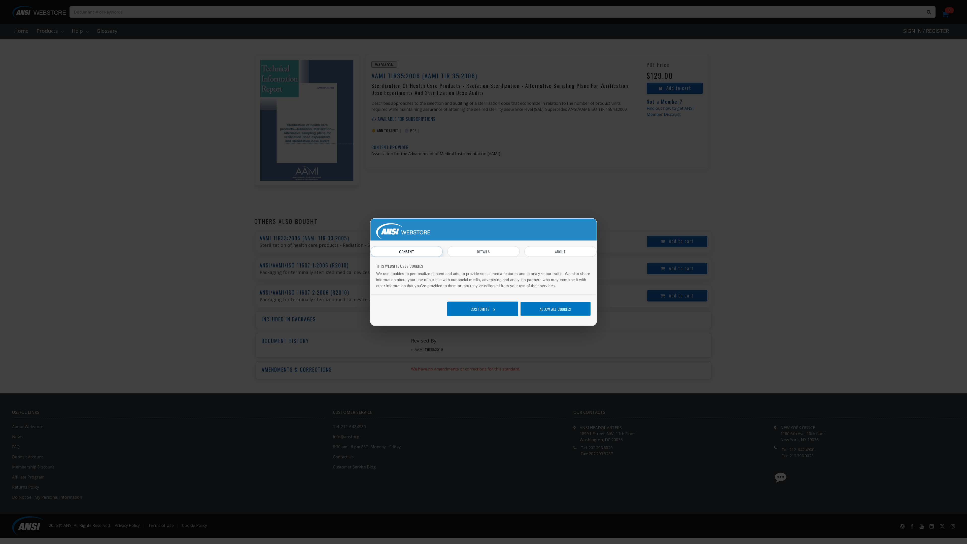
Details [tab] (483, 251)
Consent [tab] (406, 251)
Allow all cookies (555, 309)
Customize (480, 309)
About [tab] (560, 251)
